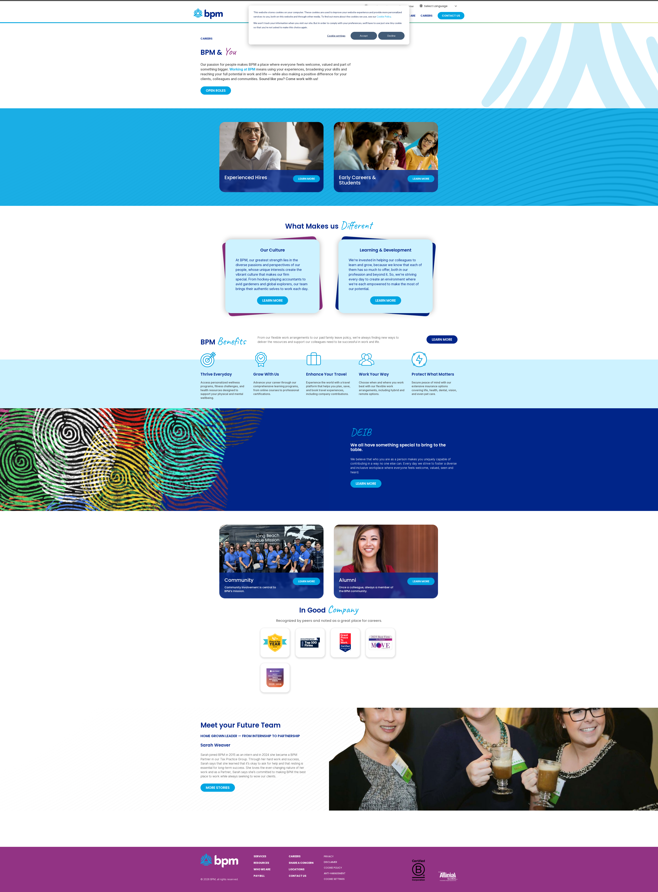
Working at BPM (242, 69)
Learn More (366, 483)
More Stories (218, 787)
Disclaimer (330, 862)
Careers (295, 856)
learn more (442, 339)
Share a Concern (301, 863)
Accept (364, 35)
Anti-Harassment (334, 873)
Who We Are (262, 869)
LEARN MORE (272, 300)
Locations (296, 869)
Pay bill (259, 876)
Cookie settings (336, 35)
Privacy (329, 856)
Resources (261, 863)
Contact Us (297, 876)
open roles (216, 90)
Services (260, 856)
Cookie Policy (384, 16)
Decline (391, 35)
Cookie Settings (334, 879)
